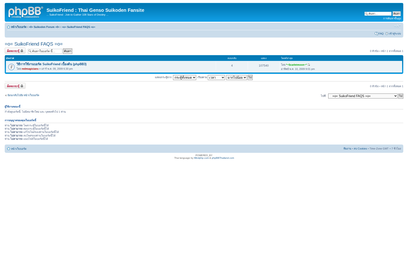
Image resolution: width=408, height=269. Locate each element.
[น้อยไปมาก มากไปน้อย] (239, 77)
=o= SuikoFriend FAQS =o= (78, 27)
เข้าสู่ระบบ (395, 33)
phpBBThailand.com (223, 158)
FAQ (381, 33)
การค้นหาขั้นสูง (392, 18)
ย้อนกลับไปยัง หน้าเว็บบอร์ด (23, 95)
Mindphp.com (201, 158)
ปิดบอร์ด (9, 49)
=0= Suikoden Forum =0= (44, 27)
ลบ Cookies (360, 148)
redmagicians (30, 68)
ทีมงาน (347, 148)
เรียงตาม (202, 77)
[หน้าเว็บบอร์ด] (26, 11)
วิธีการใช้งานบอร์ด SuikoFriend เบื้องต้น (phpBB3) (51, 64)
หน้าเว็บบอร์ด (18, 27)
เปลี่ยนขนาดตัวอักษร (397, 26)
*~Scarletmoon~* (296, 64)
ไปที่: (323, 95)
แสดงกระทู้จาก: (164, 77)
